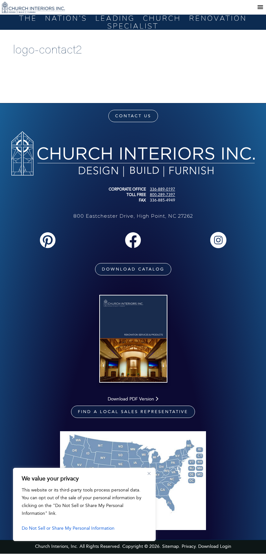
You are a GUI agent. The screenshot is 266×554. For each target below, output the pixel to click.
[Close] (149, 473)
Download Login (214, 546)
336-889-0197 (162, 189)
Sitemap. (171, 546)
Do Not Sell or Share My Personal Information (68, 528)
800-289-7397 (162, 194)
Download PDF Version (131, 399)
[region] (84, 504)
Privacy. (189, 546)
